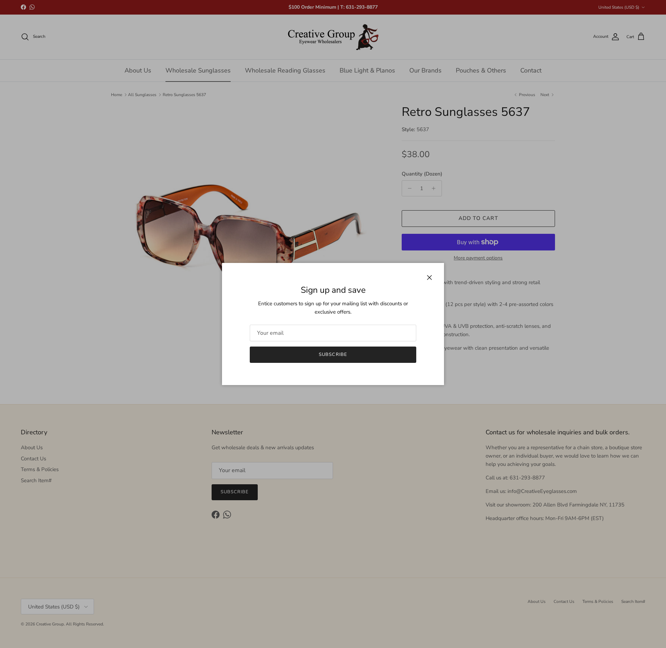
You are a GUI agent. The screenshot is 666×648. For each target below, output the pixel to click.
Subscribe (333, 354)
